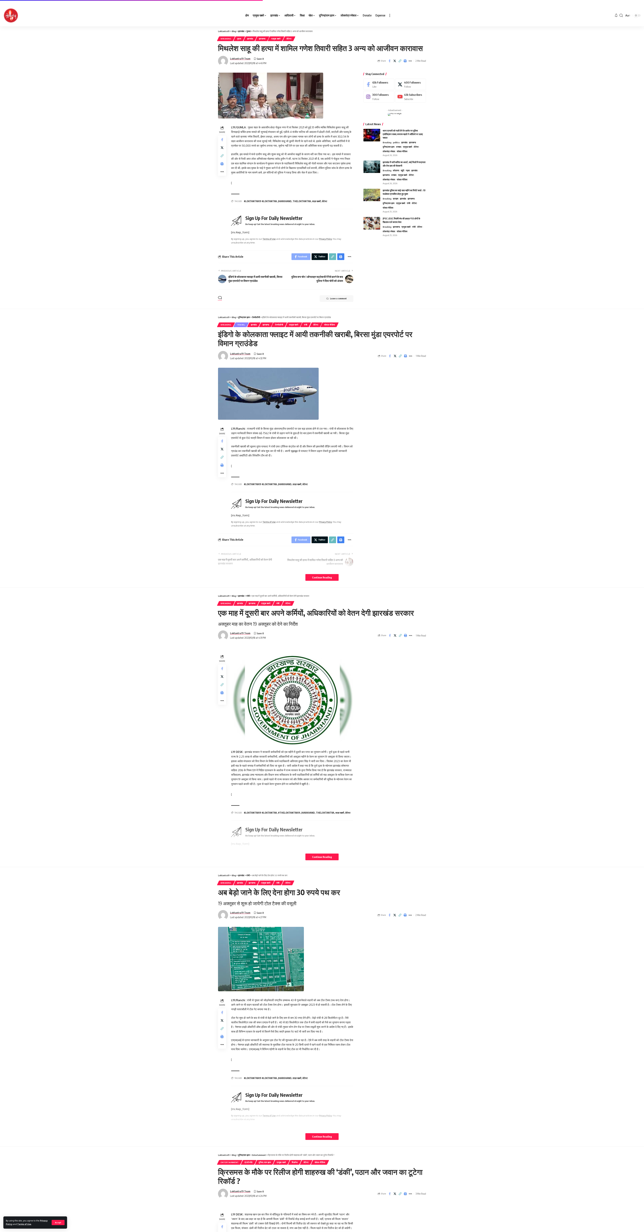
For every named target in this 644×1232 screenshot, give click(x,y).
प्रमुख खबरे (276, 38)
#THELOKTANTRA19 (289, 812)
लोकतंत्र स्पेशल (389, 151)
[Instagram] (378, 97)
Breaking (226, 38)
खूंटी (402, 170)
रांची (408, 203)
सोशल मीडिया (402, 151)
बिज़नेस (295, 1162)
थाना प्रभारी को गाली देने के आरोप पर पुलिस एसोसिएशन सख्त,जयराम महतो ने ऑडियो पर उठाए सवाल (403, 134)
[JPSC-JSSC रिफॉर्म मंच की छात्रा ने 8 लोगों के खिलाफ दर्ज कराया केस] (371, 223)
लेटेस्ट (289, 38)
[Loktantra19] (10, 15)
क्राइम (395, 198)
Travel (241, 324)
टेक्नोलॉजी (279, 324)
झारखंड (250, 38)
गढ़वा (408, 170)
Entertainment (230, 1162)
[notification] (616, 15)
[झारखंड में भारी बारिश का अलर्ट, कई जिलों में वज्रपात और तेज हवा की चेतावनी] (371, 167)
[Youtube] (410, 97)
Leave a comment (338, 298)
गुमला (239, 38)
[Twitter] (410, 84)
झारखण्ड (262, 38)
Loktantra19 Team (240, 58)
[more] (389, 15)
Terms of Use (24, 1224)
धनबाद (398, 147)
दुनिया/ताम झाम (388, 147)
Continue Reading (322, 577)
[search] (621, 15)
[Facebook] (378, 84)
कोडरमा (396, 170)
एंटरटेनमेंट (249, 1162)
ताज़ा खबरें (316, 201)
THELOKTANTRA (302, 201)
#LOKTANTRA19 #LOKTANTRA (260, 201)
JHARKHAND (284, 201)
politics (396, 142)
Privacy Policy (325, 239)
